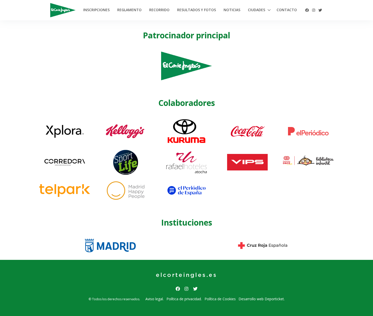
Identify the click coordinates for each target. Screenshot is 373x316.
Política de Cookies (220, 298)
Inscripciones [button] (96, 9)
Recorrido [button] (159, 9)
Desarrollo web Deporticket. (262, 298)
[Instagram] (313, 10)
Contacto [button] (287, 9)
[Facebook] (307, 10)
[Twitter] (320, 10)
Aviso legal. (154, 298)
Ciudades (256, 9)
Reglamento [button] (129, 9)
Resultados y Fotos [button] (196, 9)
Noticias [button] (232, 9)
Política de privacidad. (184, 298)
